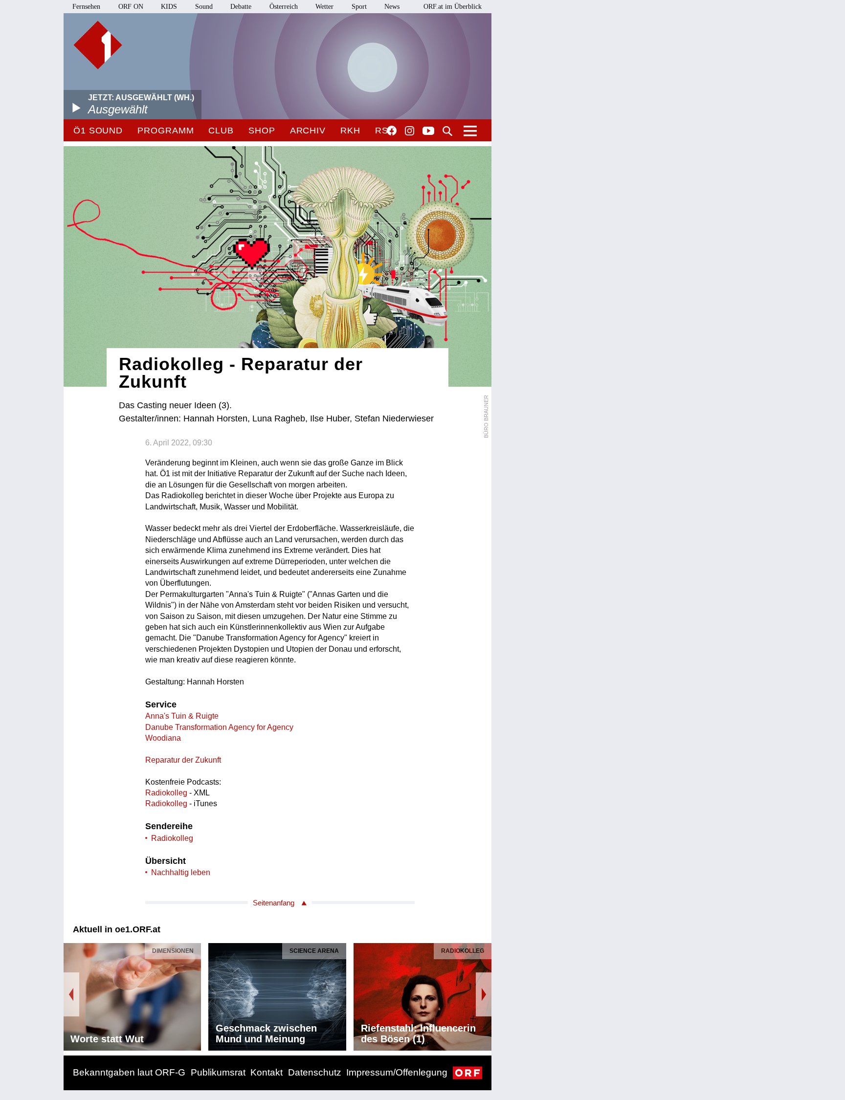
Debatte (240, 6)
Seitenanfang (273, 903)
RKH (350, 130)
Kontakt (266, 1072)
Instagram (409, 131)
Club (221, 130)
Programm (165, 130)
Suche (447, 131)
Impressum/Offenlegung (396, 1072)
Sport (359, 6)
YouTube (428, 131)
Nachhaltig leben (180, 872)
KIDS (169, 6)
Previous (71, 994)
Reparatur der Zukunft (183, 760)
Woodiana (163, 738)
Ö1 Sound (98, 130)
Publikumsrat (218, 1072)
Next (483, 994)
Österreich (283, 6)
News (392, 6)
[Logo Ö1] (97, 45)
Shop (261, 130)
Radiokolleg (166, 793)
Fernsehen (86, 6)
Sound (204, 6)
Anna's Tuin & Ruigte (182, 716)
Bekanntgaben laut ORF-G (129, 1072)
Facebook (392, 130)
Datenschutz (314, 1072)
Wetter (324, 6)
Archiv (308, 130)
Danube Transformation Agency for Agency (219, 727)
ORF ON (130, 6)
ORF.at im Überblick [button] (452, 6)
